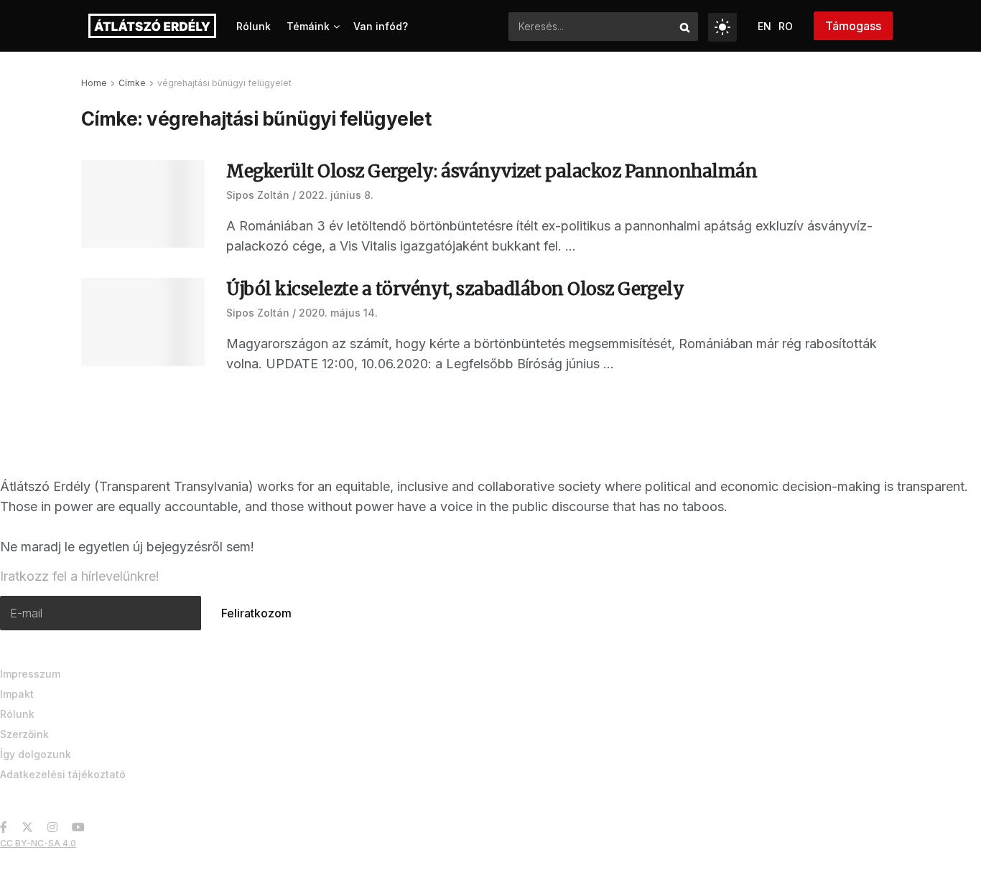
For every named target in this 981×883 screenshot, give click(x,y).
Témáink (308, 26)
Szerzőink (24, 734)
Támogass (853, 26)
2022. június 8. (336, 195)
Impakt (17, 694)
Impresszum (30, 674)
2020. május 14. (338, 313)
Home (94, 83)
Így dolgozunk (35, 754)
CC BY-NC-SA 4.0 (38, 843)
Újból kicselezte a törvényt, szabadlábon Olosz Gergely (455, 289)
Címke (132, 83)
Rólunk (253, 26)
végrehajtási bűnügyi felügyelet (224, 83)
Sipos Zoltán (257, 195)
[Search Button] (685, 26)
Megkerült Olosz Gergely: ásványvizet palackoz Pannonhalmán (491, 171)
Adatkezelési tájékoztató (63, 774)
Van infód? (380, 26)
